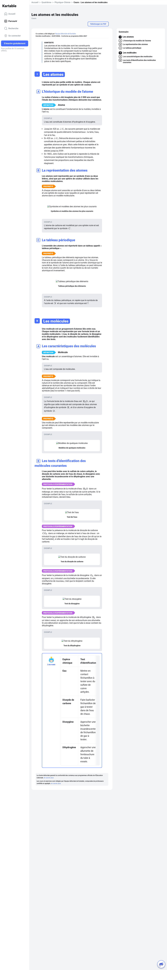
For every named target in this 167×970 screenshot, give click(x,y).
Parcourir (12, 21)
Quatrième (46, 2)
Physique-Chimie (62, 2)
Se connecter (14, 35)
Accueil (11, 14)
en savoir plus (49, 778)
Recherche (13, 28)
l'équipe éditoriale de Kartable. (65, 34)
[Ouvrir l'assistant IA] (161, 964)
